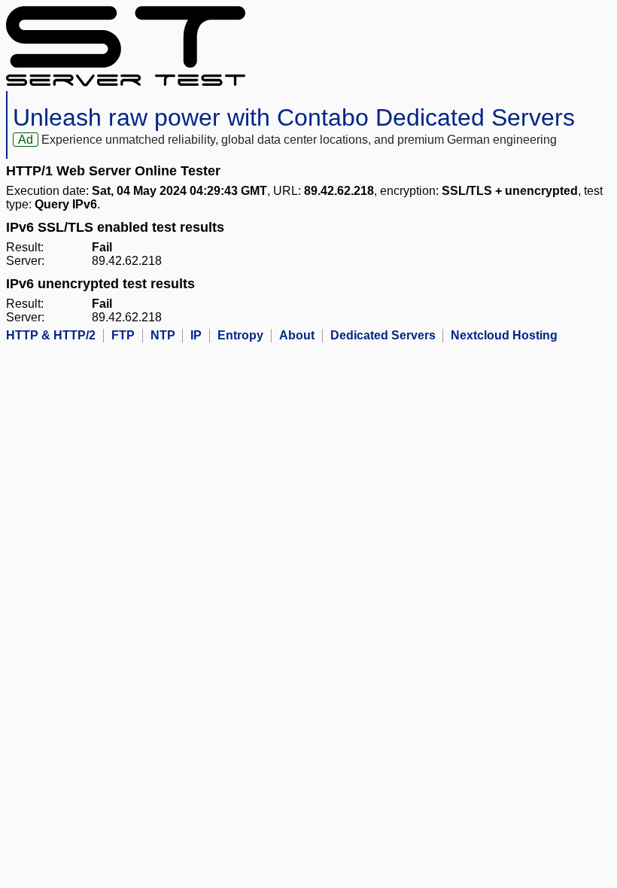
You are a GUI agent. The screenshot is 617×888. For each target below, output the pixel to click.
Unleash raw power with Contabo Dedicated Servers (294, 117)
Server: (25, 260)
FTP (123, 335)
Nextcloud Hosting (504, 335)
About (297, 335)
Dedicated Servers (383, 335)
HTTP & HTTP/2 (51, 335)
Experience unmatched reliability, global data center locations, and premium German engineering (299, 139)
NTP (162, 335)
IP (196, 335)
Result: (25, 247)
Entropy (240, 335)
